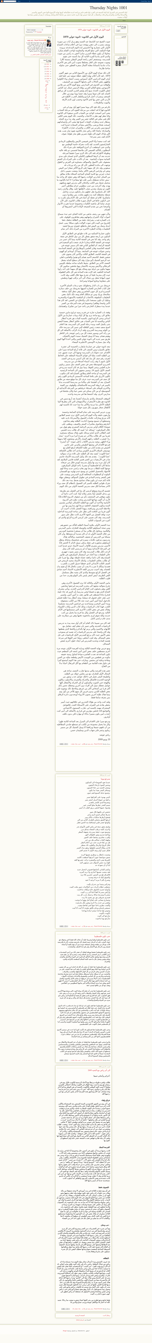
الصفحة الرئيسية (80, 1315)
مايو (46, 105)
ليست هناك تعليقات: (75, 744)
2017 (47, 66)
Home (124, 20)
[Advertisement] (83, 759)
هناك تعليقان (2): (76, 1308)
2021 (47, 64)
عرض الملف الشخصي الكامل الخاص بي (41, 54)
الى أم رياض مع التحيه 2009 (99, 1070)
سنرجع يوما (105, 778)
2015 (47, 69)
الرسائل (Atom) (80, 1320)
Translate (39, 32)
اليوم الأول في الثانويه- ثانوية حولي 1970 (94, 29)
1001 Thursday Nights (108, 7)
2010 (47, 76)
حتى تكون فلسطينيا (102, 936)
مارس (46, 107)
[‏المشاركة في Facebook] (62, 744)
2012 (47, 71)
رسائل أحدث (106, 1315)
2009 (47, 78)
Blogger (65, 1330)
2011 (47, 73)
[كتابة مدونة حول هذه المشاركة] (65, 744)
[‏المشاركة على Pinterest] (60, 744)
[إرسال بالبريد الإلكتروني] (67, 744)
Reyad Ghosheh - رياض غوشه (35, 40)
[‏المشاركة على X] (64, 744)
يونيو (46, 80)
